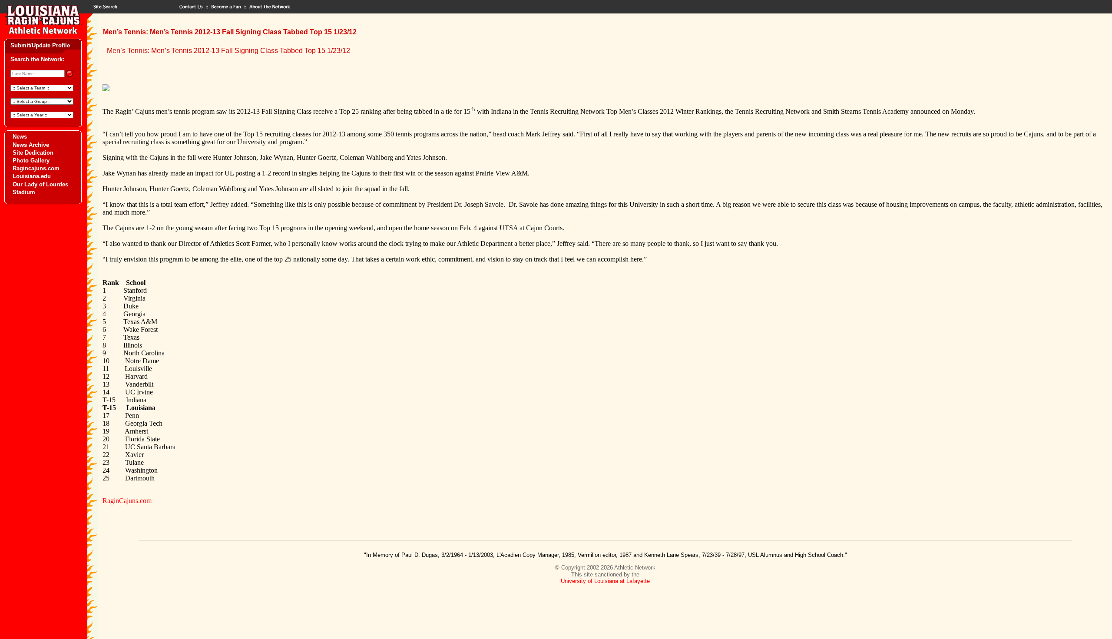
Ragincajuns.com (36, 168)
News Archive (31, 145)
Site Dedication (33, 152)
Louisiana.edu (32, 176)
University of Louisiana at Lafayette (605, 581)
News (20, 136)
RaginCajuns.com (127, 500)
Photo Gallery (31, 160)
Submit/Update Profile (40, 45)
